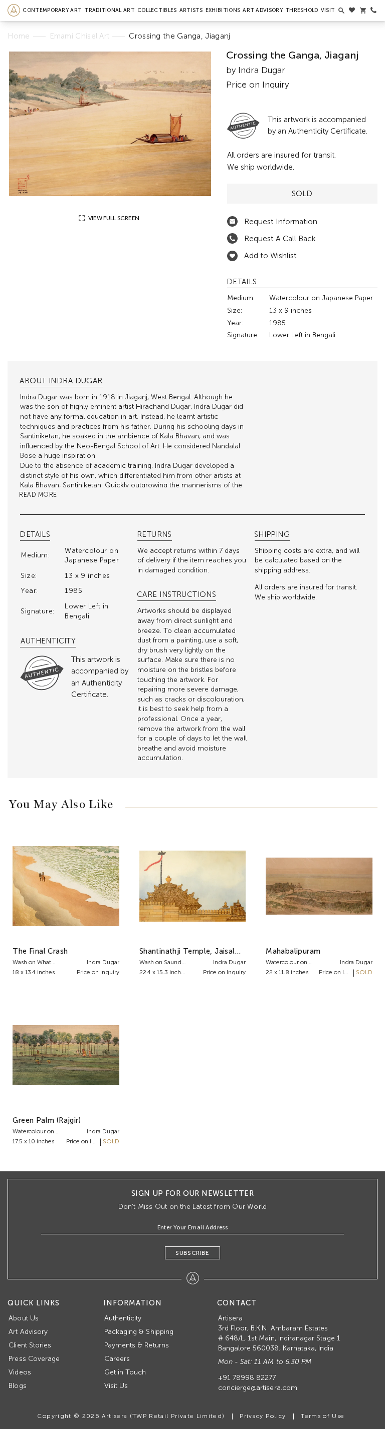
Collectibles (157, 10)
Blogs (17, 1385)
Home (19, 36)
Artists (191, 10)
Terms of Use (322, 1415)
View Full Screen (113, 218)
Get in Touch (125, 1372)
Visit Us (116, 1385)
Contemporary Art (52, 10)
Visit (328, 10)
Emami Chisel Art (80, 36)
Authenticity (123, 1318)
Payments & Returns (136, 1345)
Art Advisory (263, 10)
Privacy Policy (263, 1415)
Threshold (301, 10)
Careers (117, 1358)
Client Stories (30, 1345)
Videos (20, 1372)
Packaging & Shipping (138, 1331)
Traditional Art (109, 10)
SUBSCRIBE (192, 1252)
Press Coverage (34, 1358)
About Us (23, 1318)
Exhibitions (223, 10)
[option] (110, 124)
